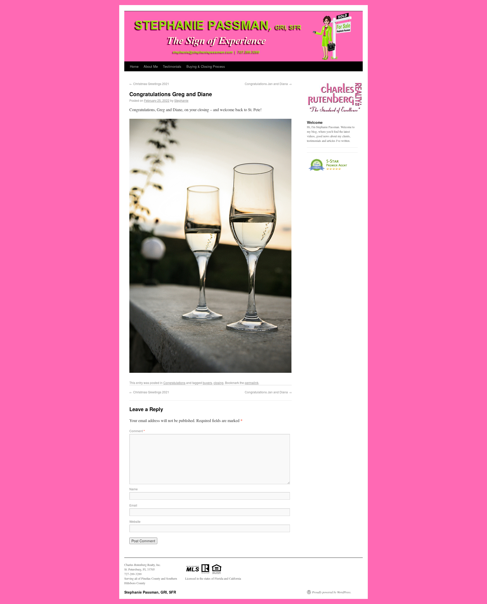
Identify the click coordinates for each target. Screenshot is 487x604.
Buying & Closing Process (205, 66)
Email (133, 505)
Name (133, 489)
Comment (137, 431)
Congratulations (174, 382)
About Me (151, 66)
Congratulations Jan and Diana (268, 83)
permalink (251, 382)
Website (135, 521)
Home (134, 66)
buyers (207, 382)
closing (218, 382)
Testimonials (172, 66)
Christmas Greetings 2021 (149, 83)
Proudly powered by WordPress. (331, 592)
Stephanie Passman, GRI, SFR (133, 7)
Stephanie (181, 100)
